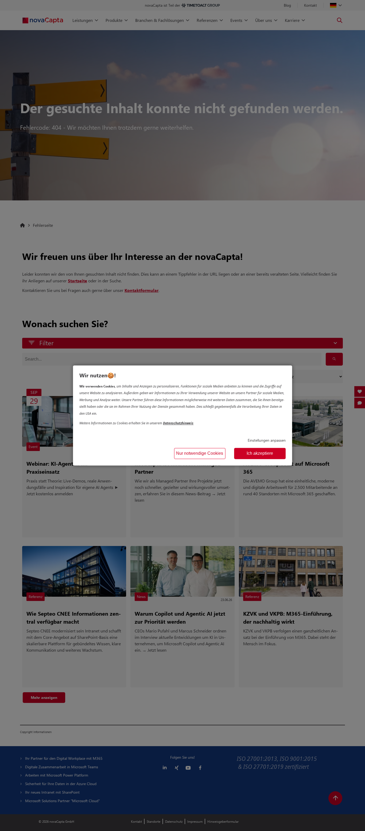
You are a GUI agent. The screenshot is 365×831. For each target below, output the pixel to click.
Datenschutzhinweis (178, 423)
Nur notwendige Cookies (199, 453)
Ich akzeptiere (260, 453)
